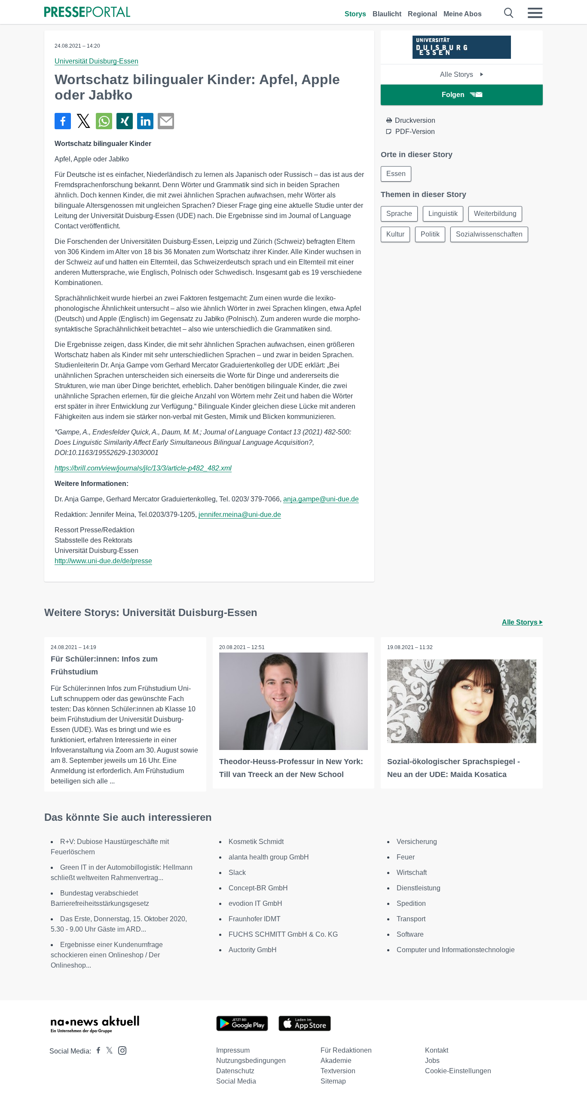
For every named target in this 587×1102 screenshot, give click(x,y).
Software (410, 934)
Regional (422, 14)
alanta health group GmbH (269, 857)
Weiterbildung (495, 213)
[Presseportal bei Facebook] (96, 1051)
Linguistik (443, 213)
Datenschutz (235, 1071)
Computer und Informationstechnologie (456, 949)
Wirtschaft (412, 872)
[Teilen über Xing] (124, 121)
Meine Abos (462, 14)
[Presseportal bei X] (107, 1051)
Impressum (233, 1050)
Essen (396, 173)
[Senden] (166, 121)
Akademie (336, 1060)
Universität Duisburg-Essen (96, 61)
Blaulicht (387, 14)
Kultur (395, 234)
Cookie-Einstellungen (458, 1071)
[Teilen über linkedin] (145, 121)
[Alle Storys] (462, 56)
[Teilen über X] (83, 121)
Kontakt (436, 1050)
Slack (237, 872)
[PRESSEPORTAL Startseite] (87, 12)
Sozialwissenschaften (489, 234)
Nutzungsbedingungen (251, 1060)
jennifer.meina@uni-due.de (240, 514)
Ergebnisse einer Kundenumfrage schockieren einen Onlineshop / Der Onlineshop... (107, 955)
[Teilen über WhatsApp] (104, 121)
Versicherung (417, 841)
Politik (430, 234)
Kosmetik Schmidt (256, 841)
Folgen (453, 94)
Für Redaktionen (346, 1050)
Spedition (411, 903)
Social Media (236, 1081)
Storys (355, 14)
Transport (411, 919)
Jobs (432, 1060)
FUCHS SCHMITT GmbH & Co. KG (283, 934)
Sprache (399, 213)
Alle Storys (457, 74)
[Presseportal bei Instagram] (119, 1049)
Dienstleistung (418, 888)
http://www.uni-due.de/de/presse (103, 561)
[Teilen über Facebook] (63, 121)
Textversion (338, 1071)
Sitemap (333, 1081)
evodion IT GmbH (255, 903)
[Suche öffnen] (509, 13)
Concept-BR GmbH (258, 888)
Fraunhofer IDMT (255, 919)
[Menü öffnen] (535, 13)
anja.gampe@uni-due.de (321, 499)
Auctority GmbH (253, 949)
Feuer (406, 857)
